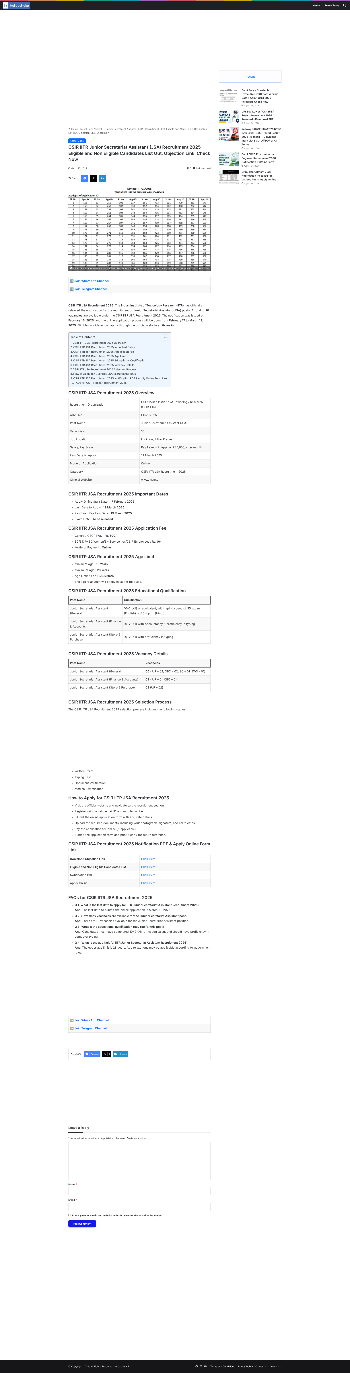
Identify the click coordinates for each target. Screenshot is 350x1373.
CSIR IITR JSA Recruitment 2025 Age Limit (99, 356)
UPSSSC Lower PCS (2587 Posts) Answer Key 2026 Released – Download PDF (258, 115)
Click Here (148, 859)
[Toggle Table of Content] (163, 337)
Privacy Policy (245, 1366)
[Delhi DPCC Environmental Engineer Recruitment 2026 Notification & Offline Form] (229, 159)
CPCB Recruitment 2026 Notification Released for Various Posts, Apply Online (259, 175)
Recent (250, 76)
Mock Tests (332, 5)
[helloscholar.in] (16, 5)
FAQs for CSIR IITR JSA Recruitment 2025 (101, 382)
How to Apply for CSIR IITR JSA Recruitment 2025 (104, 373)
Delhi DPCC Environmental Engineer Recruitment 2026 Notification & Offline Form (259, 158)
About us (275, 1366)
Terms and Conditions (222, 1366)
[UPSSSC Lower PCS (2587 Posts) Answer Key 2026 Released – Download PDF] (229, 116)
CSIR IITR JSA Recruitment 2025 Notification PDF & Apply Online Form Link (120, 378)
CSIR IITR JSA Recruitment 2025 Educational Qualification (109, 360)
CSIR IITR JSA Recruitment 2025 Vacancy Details (103, 365)
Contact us (261, 1366)
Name (72, 1184)
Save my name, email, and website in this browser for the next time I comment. (117, 1215)
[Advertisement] (175, 39)
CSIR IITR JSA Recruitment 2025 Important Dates (104, 347)
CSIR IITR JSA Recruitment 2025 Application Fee (103, 351)
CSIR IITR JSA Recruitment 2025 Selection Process (105, 369)
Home (316, 5)
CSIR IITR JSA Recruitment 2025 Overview (99, 342)
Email (72, 1199)
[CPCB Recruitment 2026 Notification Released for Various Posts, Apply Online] (229, 177)
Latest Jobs (86, 128)
